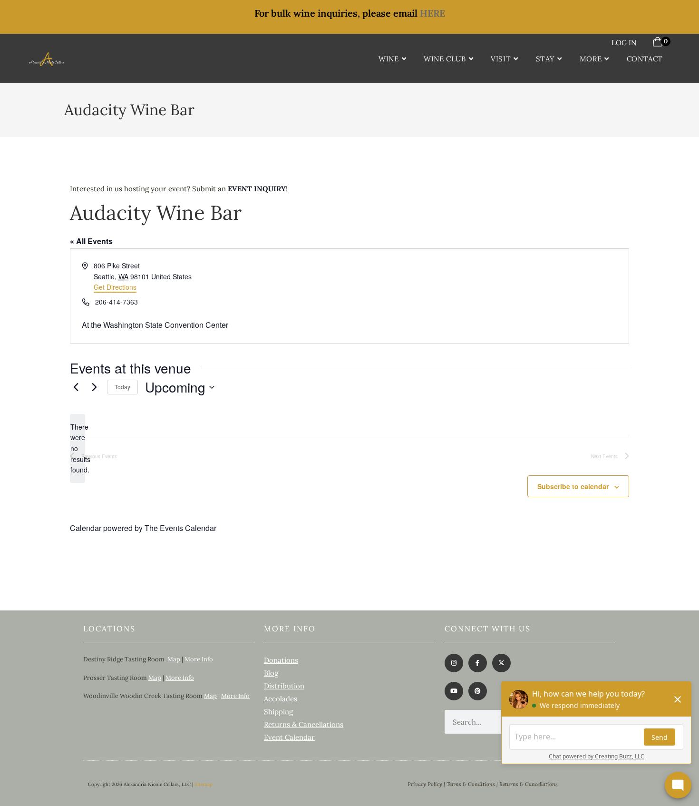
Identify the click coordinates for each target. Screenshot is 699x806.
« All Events (91, 241)
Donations (281, 660)
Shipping (278, 711)
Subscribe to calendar (573, 486)
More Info (198, 659)
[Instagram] (454, 663)
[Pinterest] (477, 691)
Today (122, 387)
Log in (624, 42)
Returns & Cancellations (303, 724)
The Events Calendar (180, 527)
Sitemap (203, 784)
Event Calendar (289, 737)
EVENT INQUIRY (257, 188)
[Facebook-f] (477, 663)
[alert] (77, 448)
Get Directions (115, 287)
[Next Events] (94, 387)
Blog (271, 673)
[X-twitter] (501, 663)
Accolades (280, 698)
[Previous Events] (75, 387)
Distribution (284, 685)
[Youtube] (454, 691)
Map (173, 659)
